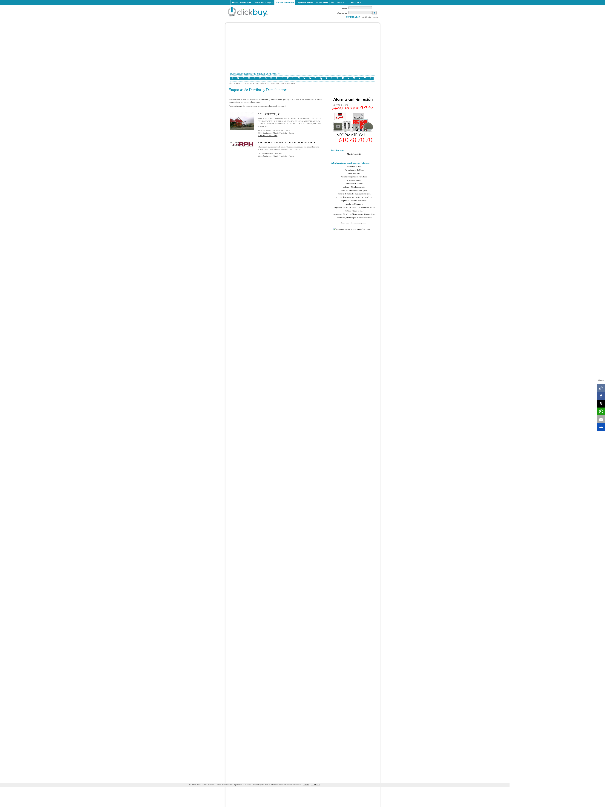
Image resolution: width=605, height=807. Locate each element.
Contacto (340, 2)
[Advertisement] (305, 49)
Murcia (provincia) (354, 154)
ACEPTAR (315, 784)
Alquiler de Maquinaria (354, 204)
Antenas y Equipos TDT (354, 210)
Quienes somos (322, 2)
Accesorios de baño (354, 166)
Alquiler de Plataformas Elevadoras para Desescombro (354, 207)
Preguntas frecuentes (305, 2)
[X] (601, 404)
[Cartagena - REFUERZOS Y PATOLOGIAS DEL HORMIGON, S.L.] (242, 148)
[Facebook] (601, 396)
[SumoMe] (601, 427)
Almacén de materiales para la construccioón (354, 193)
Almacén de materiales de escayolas (354, 190)
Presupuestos (245, 2)
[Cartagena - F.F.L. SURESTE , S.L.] (242, 129)
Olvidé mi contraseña (370, 17)
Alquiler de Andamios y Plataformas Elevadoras (354, 197)
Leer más (306, 784)
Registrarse (353, 17)
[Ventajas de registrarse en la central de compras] (352, 229)
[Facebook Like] (601, 388)
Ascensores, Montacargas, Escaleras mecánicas (354, 217)
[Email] (601, 419)
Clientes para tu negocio (263, 2)
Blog (332, 2)
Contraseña (342, 13)
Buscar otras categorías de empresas (353, 223)
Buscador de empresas (285, 2)
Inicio (228, 2)
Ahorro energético (354, 173)
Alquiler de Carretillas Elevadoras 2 (354, 200)
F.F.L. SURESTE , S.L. (270, 114)
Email (344, 8)
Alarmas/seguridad (354, 180)
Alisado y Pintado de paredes (354, 187)
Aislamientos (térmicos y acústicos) (354, 176)
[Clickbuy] (248, 11)
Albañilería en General (354, 183)
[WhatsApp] (601, 411)
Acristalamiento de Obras (354, 170)
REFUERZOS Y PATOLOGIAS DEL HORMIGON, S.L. (288, 142)
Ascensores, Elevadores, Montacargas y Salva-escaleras (354, 214)
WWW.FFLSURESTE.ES (267, 135)
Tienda (235, 2)
